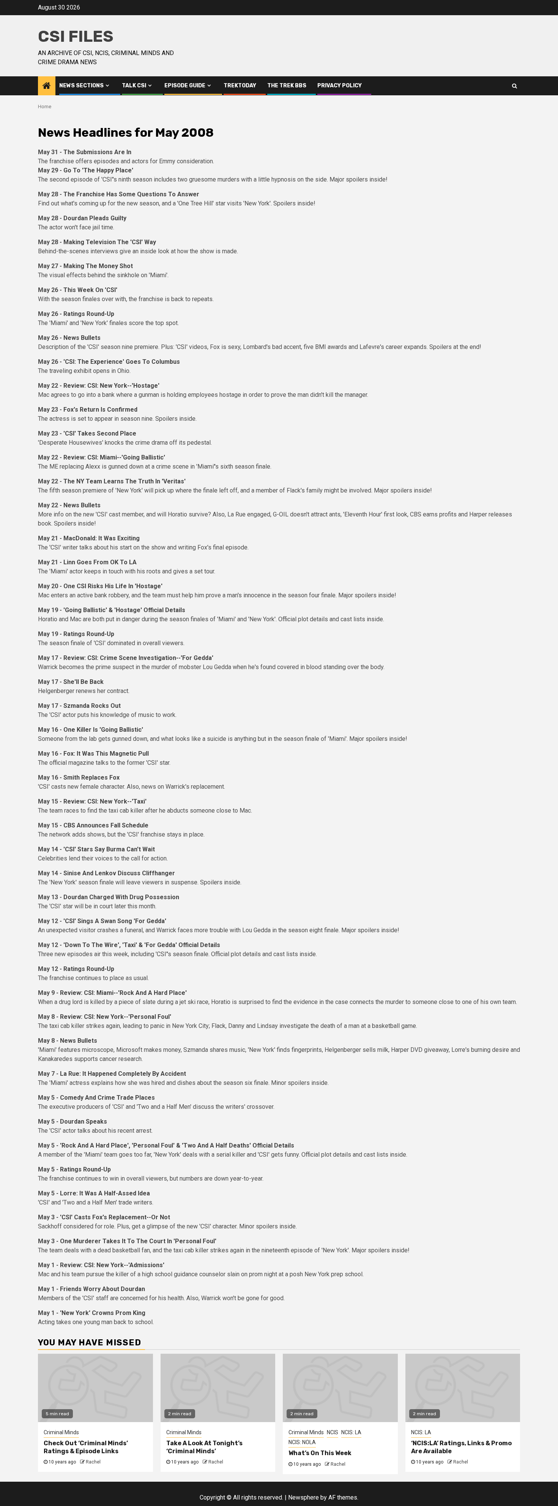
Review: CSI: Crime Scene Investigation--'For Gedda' (138, 657)
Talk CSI (134, 85)
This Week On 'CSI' (90, 290)
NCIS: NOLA (302, 1442)
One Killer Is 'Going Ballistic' (103, 729)
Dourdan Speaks (83, 1121)
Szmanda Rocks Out (92, 705)
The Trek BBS (286, 85)
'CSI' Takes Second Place (99, 433)
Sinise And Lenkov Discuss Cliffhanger (119, 873)
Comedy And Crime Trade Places (107, 1097)
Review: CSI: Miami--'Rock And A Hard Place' (123, 992)
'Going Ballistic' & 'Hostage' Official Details (124, 610)
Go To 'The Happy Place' (98, 170)
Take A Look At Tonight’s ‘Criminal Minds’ (204, 1447)
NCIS (332, 1432)
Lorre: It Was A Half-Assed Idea (105, 1193)
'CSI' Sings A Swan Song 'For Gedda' (114, 921)
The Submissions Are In (97, 152)
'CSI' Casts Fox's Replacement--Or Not (115, 1217)
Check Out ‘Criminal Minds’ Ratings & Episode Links (86, 1447)
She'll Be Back (83, 681)
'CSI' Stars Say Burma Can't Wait (109, 849)
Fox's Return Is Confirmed (100, 409)
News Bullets (82, 337)
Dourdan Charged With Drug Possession (121, 897)
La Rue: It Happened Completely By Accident (123, 1073)
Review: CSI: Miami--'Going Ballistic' (114, 457)
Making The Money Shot (98, 266)
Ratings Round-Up (88, 313)
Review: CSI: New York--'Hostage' (111, 385)
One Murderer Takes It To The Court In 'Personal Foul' (138, 1241)
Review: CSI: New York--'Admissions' (112, 1265)
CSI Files (75, 36)
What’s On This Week (320, 1453)
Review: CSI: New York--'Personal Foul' (115, 1016)
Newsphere (303, 1497)
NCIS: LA (351, 1432)
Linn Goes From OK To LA (100, 562)
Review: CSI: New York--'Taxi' (105, 801)
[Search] (514, 86)
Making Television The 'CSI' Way (109, 242)
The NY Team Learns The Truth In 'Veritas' (124, 481)
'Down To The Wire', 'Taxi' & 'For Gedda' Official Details (141, 945)
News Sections (81, 85)
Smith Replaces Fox (91, 777)
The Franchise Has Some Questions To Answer (131, 194)
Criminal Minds (61, 1432)
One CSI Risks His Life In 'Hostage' (112, 586)
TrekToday (240, 85)
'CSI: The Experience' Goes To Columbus (121, 361)
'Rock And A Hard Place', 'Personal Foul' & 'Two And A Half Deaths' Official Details (177, 1145)
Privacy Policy (339, 85)
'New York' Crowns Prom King (102, 1313)
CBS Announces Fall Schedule (105, 825)
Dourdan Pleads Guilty (94, 218)
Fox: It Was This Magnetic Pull (106, 753)
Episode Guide (184, 85)
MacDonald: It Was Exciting (101, 538)
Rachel (93, 1462)
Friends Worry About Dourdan (102, 1289)
